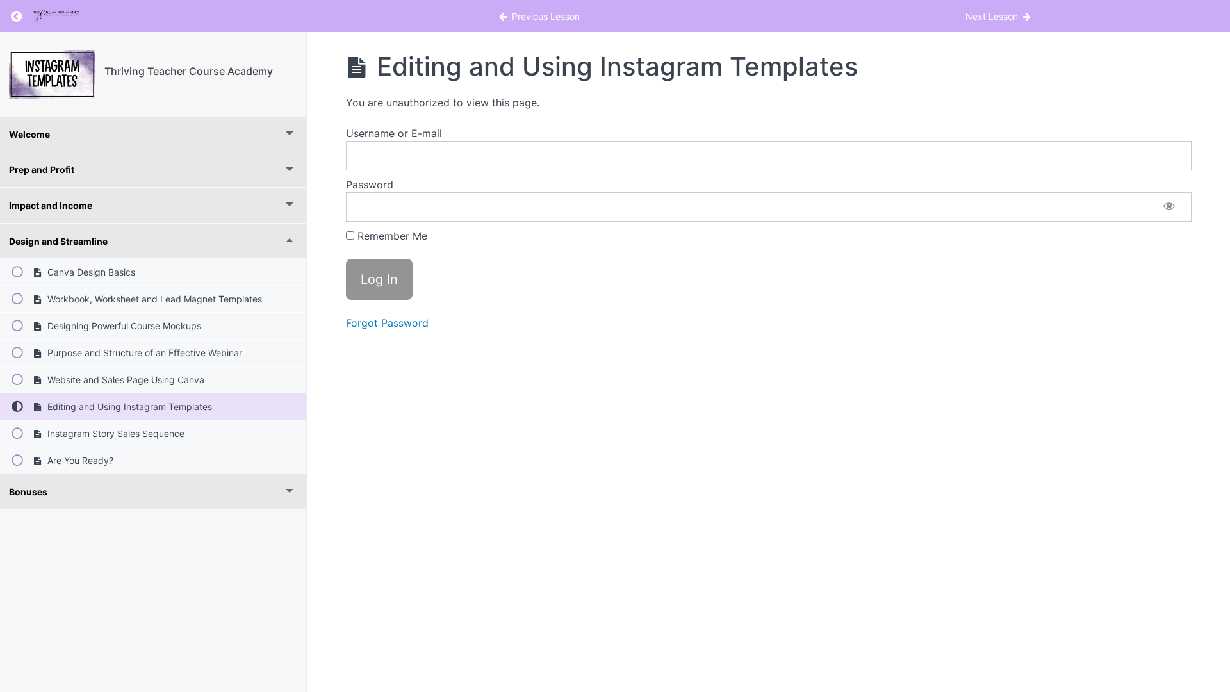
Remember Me (390, 235)
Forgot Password (387, 323)
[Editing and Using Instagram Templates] (52, 74)
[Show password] (1169, 207)
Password (369, 184)
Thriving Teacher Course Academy (188, 71)
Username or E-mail (394, 133)
